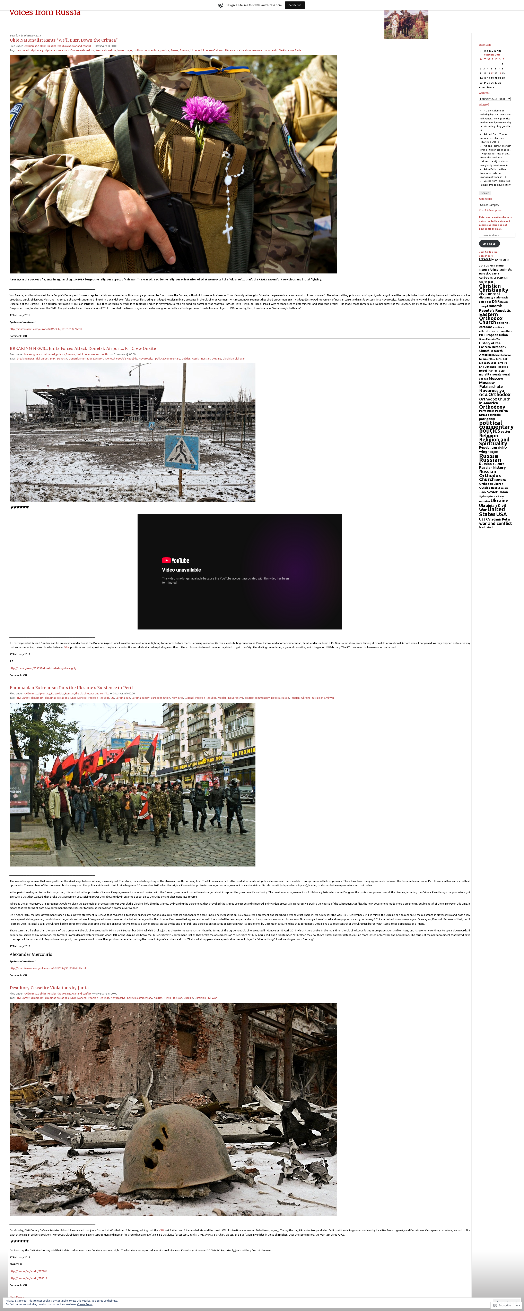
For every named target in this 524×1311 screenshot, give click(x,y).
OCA (483, 394)
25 (488, 82)
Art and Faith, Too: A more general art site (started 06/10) (493, 138)
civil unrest (30, 45)
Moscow (496, 378)
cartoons (486, 277)
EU (52, 693)
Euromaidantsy (140, 697)
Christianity (493, 290)
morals (496, 374)
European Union (160, 697)
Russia (174, 50)
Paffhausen (487, 410)
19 (492, 78)
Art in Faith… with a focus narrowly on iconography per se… (493, 173)
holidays (506, 355)
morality (485, 374)
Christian (490, 286)
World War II (486, 527)
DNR (52, 358)
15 (503, 73)
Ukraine (195, 50)
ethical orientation (491, 331)
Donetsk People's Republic (121, 358)
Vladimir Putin (499, 519)
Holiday (496, 355)
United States (492, 511)
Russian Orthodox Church (490, 475)
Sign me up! (489, 243)
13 (496, 73)
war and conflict (81, 45)
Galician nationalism (82, 50)
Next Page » (17, 1297)
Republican (488, 447)
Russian (51, 45)
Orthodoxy (492, 407)
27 (496, 82)
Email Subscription (490, 210)
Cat (496, 277)
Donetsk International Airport (86, 358)
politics (42, 45)
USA (501, 514)
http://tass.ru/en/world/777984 (28, 1271)
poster (505, 431)
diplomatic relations (57, 50)
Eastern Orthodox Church (491, 318)
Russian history (492, 467)
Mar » (490, 87)
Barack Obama (489, 273)
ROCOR (493, 451)
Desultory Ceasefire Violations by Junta (49, 987)
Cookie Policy (85, 1304)
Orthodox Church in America (494, 401)
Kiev (98, 50)
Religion (488, 435)
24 (484, 82)
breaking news (33, 354)
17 (484, 78)
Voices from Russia (45, 12)
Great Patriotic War (490, 339)
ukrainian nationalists (265, 50)
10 (484, 73)
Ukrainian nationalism (238, 50)
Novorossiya (124, 50)
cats (490, 281)
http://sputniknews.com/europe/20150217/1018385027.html (46, 329)
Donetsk (62, 358)
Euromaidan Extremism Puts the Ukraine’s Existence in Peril (71, 687)
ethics (508, 331)
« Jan (482, 87)
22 (503, 78)
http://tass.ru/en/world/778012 (28, 1278)
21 (499, 78)
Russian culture (492, 464)
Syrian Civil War (495, 496)
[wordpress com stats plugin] (485, 259)
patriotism (487, 419)
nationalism (109, 50)
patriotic (494, 414)
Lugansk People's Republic (200, 697)
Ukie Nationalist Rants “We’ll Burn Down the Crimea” (64, 40)
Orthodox (499, 394)
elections (498, 327)
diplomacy (37, 50)
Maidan (222, 697)
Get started (295, 5)
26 (492, 82)
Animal (494, 269)
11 (488, 73)
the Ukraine (64, 45)
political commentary (146, 50)
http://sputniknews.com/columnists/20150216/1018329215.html (48, 968)
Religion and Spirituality (494, 441)
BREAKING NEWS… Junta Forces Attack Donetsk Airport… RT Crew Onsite (83, 348)
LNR (180, 697)
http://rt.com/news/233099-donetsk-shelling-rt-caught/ (43, 668)
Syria (482, 496)
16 (481, 78)
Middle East (498, 370)
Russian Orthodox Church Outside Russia (492, 483)
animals (506, 269)
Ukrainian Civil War (212, 50)
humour (484, 359)
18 (488, 78)
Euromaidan (123, 697)
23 (481, 82)
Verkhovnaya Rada (290, 50)
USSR (483, 519)
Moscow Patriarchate (491, 384)
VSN (66, 647)
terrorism (484, 501)
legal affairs (499, 362)
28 (499, 82)
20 (496, 78)
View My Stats (500, 259)
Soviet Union (497, 492)
